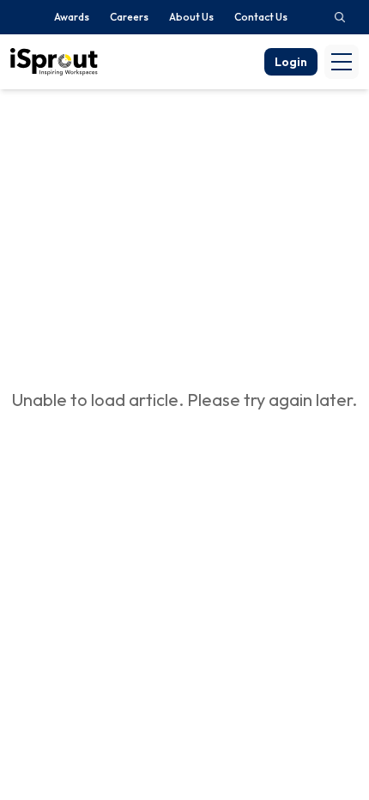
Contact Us (260, 16)
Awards (71, 16)
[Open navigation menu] (341, 62)
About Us (191, 16)
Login (291, 62)
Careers (129, 16)
